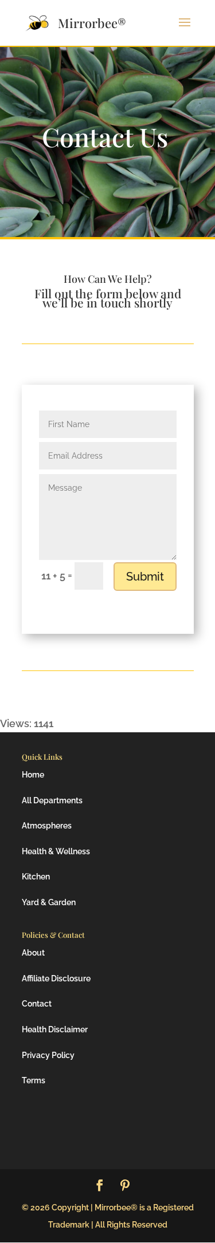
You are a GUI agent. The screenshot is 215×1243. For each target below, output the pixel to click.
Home (33, 774)
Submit (145, 576)
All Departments (52, 800)
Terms (33, 1080)
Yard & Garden (49, 902)
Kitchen (36, 876)
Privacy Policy (48, 1055)
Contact (37, 1003)
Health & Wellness (56, 851)
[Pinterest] (125, 1186)
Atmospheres (47, 825)
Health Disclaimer (55, 1029)
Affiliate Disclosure (56, 978)
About (33, 952)
